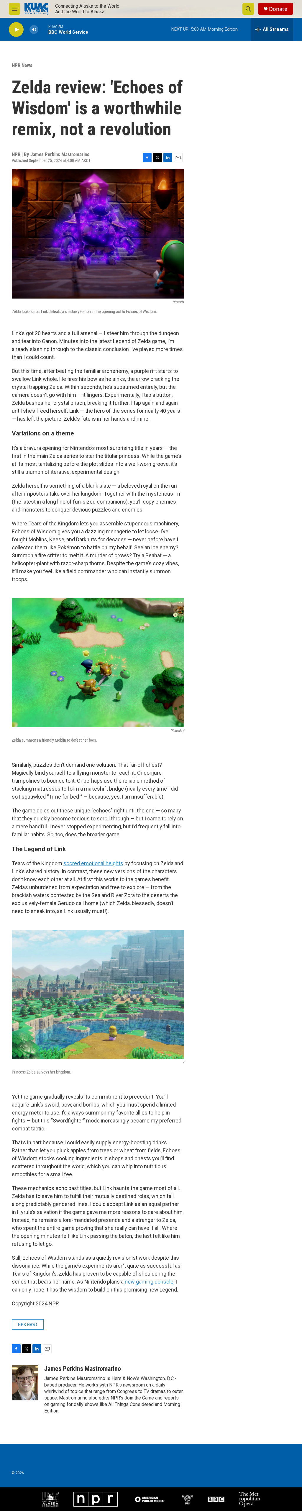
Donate (278, 9)
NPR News (22, 65)
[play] (16, 29)
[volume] (34, 29)
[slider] (43, 29)
